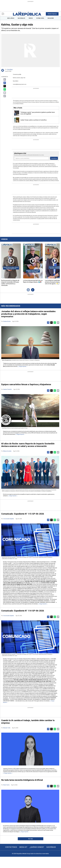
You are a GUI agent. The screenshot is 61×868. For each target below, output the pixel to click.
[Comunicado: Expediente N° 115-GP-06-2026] (30, 540)
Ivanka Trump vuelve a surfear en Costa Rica (33, 120)
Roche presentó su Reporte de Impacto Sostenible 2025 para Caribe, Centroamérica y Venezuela (10, 283)
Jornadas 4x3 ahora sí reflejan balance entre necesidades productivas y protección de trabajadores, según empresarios (28, 314)
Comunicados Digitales (8, 518)
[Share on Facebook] (4, 83)
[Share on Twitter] (4, 86)
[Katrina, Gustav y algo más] (30, 50)
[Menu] (3, 13)
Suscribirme (54, 158)
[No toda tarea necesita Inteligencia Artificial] (30, 806)
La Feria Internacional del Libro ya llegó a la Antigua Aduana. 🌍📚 (32, 281)
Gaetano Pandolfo (7, 389)
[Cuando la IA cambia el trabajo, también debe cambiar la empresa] (30, 749)
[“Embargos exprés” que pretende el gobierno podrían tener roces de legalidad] (16, 113)
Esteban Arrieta (7, 321)
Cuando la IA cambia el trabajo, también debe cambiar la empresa (27, 721)
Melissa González (7, 451)
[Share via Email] (4, 93)
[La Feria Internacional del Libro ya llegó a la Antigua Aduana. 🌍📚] (33, 260)
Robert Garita (6, 784)
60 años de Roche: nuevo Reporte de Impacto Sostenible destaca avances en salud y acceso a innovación (27, 444)
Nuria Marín (10, 69)
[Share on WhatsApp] (4, 89)
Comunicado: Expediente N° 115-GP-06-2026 (22, 514)
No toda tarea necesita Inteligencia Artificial (22, 780)
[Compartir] (4, 96)
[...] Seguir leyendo (22, 366)
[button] (52, 14)
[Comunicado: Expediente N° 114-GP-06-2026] (30, 636)
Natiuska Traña (6, 727)
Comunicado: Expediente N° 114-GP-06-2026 (22, 610)
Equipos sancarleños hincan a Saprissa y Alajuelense (26, 384)
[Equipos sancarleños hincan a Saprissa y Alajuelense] (30, 410)
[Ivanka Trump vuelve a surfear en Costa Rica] (16, 119)
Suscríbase (51, 847)
